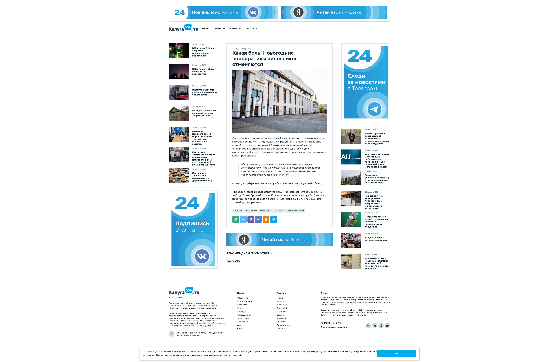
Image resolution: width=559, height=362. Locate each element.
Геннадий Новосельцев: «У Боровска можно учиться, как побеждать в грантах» (202, 137)
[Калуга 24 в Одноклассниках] (381, 325)
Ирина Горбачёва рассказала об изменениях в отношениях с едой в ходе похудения (377, 138)
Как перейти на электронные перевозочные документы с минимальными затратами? (374, 202)
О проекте (282, 311)
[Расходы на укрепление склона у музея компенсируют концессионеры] (351, 177)
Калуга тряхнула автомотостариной (376, 238)
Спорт (240, 328)
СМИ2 (209, 325)
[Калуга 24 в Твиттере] (387, 325)
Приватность (283, 325)
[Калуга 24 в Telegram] (374, 325)
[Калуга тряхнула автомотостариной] (351, 240)
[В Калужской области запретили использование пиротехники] (179, 50)
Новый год (265, 210)
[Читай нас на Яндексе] (334, 12)
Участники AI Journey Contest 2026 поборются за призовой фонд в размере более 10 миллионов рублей (377, 160)
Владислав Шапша (296, 210)
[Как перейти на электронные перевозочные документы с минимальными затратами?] (351, 198)
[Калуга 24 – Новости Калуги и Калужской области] (183, 28)
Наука (240, 308)
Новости (220, 29)
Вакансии (281, 315)
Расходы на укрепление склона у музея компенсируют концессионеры (377, 179)
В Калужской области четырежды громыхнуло (204, 71)
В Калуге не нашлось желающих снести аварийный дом (204, 113)
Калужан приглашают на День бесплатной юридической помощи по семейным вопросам (377, 263)
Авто (239, 325)
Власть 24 (252, 29)
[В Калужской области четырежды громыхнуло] (179, 71)
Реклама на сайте (331, 323)
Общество (279, 210)
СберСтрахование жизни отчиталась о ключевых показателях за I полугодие (376, 222)
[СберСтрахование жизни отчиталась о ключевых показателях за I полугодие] (351, 219)
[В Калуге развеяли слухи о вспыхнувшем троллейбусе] (179, 92)
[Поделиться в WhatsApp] (235, 219)
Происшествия (244, 301)
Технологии (243, 318)
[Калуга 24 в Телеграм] (366, 82)
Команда (281, 318)
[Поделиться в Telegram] (243, 219)
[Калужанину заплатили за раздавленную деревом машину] (179, 175)
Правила (281, 322)
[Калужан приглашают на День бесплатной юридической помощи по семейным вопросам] (351, 261)
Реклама (281, 328)
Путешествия (244, 315)
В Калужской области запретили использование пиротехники (204, 52)
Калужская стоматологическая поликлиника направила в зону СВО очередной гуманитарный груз (203, 158)
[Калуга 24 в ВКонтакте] (368, 325)
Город (205, 29)
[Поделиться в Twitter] (273, 219)
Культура (241, 311)
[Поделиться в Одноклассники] (266, 219)
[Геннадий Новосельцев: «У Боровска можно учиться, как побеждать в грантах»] (179, 134)
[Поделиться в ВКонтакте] (258, 219)
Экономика (242, 322)
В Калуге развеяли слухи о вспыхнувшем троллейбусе (204, 92)
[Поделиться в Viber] (250, 219)
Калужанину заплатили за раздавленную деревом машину (202, 177)
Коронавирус (251, 210)
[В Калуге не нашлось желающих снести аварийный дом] (179, 113)
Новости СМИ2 (233, 261)
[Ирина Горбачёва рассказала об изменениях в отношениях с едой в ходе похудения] (351, 136)
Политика (242, 304)
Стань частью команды (334, 327)
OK (396, 353)
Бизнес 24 (235, 29)
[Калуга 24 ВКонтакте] (225, 12)
